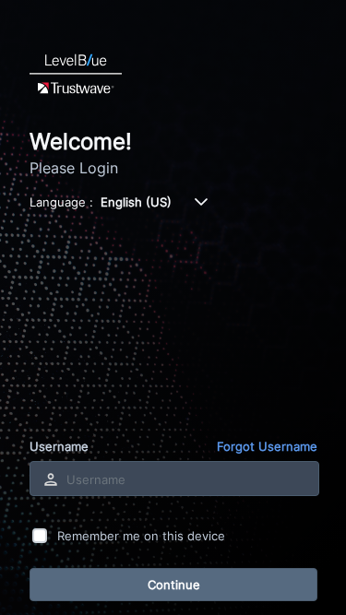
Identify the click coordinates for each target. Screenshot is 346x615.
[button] (201, 202)
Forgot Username (267, 446)
